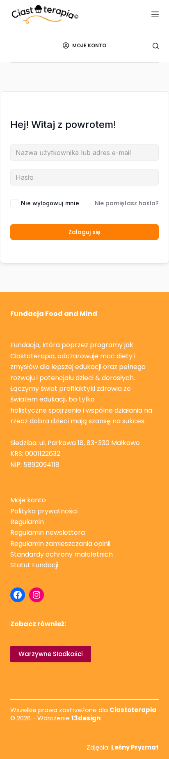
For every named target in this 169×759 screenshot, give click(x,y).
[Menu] (155, 14)
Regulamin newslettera (47, 532)
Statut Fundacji (34, 565)
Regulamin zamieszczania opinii (60, 543)
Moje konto (28, 500)
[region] (84, 716)
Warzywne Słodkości (50, 654)
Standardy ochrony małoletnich (61, 554)
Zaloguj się (84, 232)
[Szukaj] (156, 46)
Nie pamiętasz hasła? (127, 203)
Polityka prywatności (44, 511)
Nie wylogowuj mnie (50, 203)
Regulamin (27, 522)
